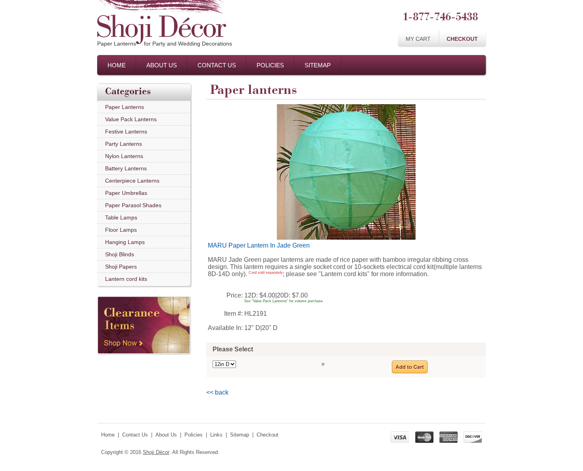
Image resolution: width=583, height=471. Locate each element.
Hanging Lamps (125, 242)
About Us (161, 65)
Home (116, 65)
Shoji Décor (156, 452)
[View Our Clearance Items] (144, 293)
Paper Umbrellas (126, 193)
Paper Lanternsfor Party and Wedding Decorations (164, 43)
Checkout (462, 39)
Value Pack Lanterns (131, 119)
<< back (217, 392)
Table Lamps (121, 217)
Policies (270, 65)
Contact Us (217, 65)
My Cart (418, 39)
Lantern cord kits (126, 279)
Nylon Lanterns (124, 156)
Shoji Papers (121, 266)
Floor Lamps (121, 230)
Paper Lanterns (124, 107)
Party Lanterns (123, 144)
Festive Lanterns (126, 131)
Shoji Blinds (119, 254)
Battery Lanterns (126, 168)
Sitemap (318, 65)
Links (216, 435)
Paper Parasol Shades (133, 205)
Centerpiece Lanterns (132, 180)
